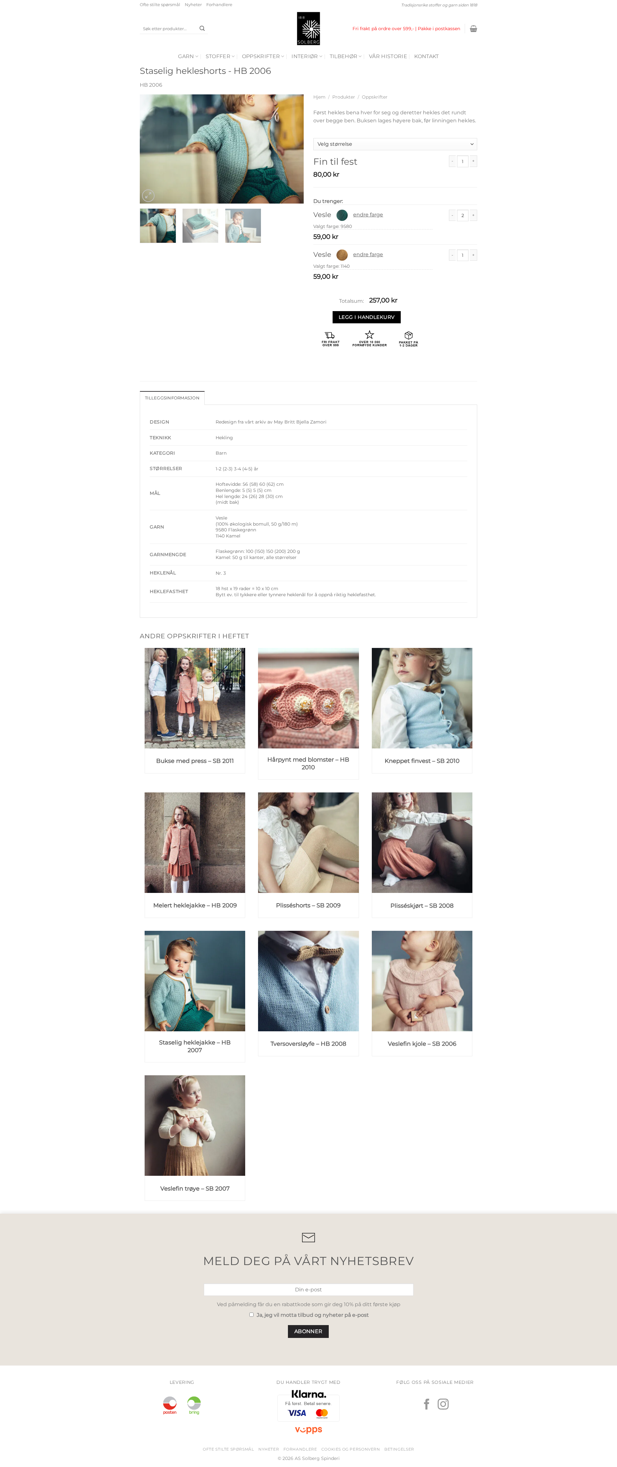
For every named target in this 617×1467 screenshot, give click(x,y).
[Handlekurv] (473, 29)
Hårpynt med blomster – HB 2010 (308, 763)
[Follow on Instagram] (443, 1405)
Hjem (319, 97)
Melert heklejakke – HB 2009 (195, 905)
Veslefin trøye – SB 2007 (195, 1188)
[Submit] (202, 28)
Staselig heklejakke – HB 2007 (195, 1046)
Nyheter (193, 4)
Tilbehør (344, 56)
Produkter (343, 97)
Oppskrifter (261, 56)
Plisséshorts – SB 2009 (308, 905)
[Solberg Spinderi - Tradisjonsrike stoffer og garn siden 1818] (308, 29)
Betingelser (399, 1449)
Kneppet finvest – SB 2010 (422, 760)
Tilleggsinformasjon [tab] (172, 398)
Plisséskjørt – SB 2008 (421, 905)
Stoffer (218, 56)
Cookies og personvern (350, 1449)
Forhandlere (219, 4)
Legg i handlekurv (367, 317)
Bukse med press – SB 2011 (195, 760)
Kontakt (426, 56)
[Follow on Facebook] (426, 1405)
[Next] (292, 149)
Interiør (304, 56)
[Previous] (151, 149)
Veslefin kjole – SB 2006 (422, 1043)
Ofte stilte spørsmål (160, 4)
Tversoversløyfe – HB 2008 (308, 1043)
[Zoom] (148, 195)
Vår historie (388, 56)
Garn (186, 56)
